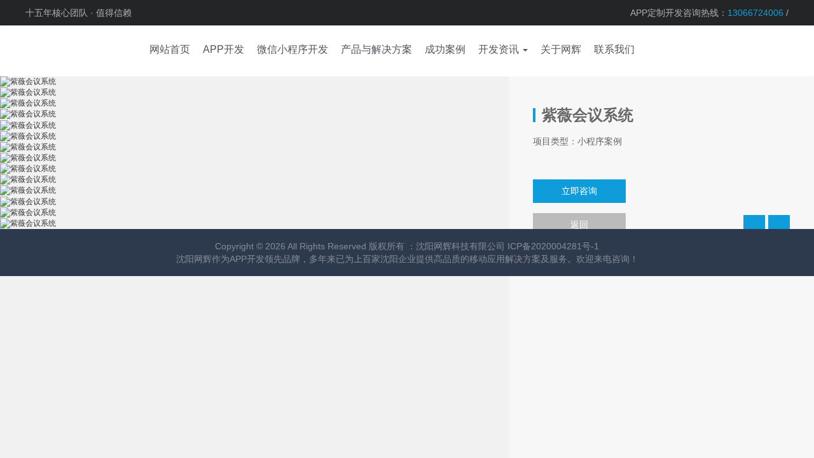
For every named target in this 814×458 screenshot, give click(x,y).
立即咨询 (579, 191)
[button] (503, 50)
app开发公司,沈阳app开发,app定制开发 (63, 51)
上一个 (754, 226)
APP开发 (247, 259)
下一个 (779, 226)
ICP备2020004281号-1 (553, 246)
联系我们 (614, 49)
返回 (579, 224)
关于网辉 (561, 49)
